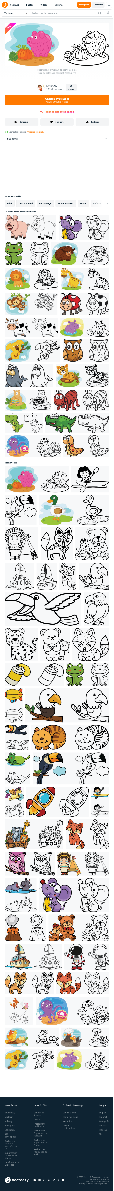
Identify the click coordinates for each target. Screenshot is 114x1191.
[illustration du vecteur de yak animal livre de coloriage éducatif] (80, 253)
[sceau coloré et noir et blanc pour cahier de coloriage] (29, 374)
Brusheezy (10, 1111)
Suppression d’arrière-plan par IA (11, 1154)
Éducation (10, 1128)
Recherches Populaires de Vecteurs (39, 1132)
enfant (83, 202)
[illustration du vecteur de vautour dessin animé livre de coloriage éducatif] (85, 1036)
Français (101, 1128)
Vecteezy (9, 1115)
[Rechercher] (99, 13)
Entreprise (10, 1124)
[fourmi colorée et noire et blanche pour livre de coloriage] (81, 399)
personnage (45, 202)
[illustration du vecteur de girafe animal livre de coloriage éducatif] (85, 278)
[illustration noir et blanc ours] (92, 542)
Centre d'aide (67, 1111)
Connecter (98, 4)
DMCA (36, 1118)
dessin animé (26, 202)
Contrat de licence (38, 1113)
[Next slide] (102, 202)
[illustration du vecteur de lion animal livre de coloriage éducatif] (31, 278)
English (100, 1111)
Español (101, 1115)
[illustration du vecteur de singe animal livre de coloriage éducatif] (31, 303)
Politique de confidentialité (95, 1180)
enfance (97, 202)
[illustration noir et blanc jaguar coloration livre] (21, 643)
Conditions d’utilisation (97, 1178)
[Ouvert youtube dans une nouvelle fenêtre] (63, 1179)
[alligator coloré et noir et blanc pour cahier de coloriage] (77, 422)
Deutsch (101, 1124)
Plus (99, 1133)
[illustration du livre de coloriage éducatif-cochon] (30, 226)
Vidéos (44, 4)
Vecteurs (14, 4)
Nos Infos (66, 1120)
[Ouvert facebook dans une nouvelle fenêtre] (35, 1179)
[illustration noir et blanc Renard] (57, 542)
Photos (29, 4)
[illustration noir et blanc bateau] (19, 575)
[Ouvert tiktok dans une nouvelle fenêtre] (54, 1179)
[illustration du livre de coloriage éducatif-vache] (31, 326)
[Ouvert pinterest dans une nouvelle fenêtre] (49, 1179)
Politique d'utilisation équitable (90, 1182)
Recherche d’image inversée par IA (11, 1144)
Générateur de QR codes (11, 1162)
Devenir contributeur (67, 1125)
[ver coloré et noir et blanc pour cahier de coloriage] (86, 445)
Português (102, 1120)
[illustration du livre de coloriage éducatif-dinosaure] (24, 422)
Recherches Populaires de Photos (39, 1141)
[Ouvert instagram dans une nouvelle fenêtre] (39, 1179)
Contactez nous (68, 1115)
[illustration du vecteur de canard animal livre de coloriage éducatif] (74, 509)
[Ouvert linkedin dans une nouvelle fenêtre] (44, 1179)
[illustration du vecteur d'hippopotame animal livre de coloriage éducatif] (84, 326)
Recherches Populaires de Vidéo (39, 1151)
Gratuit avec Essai (57, 100)
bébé (9, 202)
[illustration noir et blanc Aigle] (94, 575)
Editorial (58, 4)
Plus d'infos (12, 138)
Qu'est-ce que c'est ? (35, 132)
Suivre (71, 89)
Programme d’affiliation (39, 1124)
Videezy (8, 1120)
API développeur (11, 1134)
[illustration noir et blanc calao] (21, 509)
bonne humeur (65, 202)
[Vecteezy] (5, 5)
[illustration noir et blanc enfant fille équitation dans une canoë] (90, 478)
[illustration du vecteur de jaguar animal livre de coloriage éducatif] (82, 374)
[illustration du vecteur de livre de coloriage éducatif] (84, 226)
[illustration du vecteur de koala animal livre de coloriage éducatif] (32, 349)
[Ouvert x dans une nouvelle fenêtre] (58, 1179)
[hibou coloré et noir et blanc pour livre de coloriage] (86, 349)
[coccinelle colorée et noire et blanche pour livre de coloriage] (84, 303)
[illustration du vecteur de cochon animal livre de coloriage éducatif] (37, 478)
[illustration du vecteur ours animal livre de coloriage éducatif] (28, 399)
